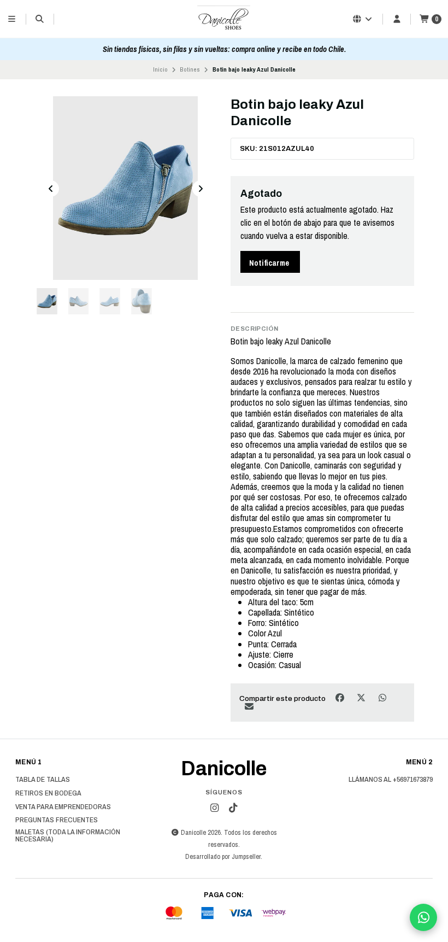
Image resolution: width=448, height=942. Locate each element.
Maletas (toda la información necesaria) (67, 835)
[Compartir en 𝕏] (362, 697)
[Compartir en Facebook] (340, 697)
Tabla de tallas (42, 779)
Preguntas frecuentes (56, 820)
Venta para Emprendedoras (63, 807)
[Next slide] (200, 188)
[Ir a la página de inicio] (224, 19)
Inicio (160, 69)
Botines (190, 69)
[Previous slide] (51, 188)
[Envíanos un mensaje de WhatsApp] (423, 917)
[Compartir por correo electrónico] (248, 707)
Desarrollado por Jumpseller (223, 856)
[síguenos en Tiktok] (233, 808)
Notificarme (269, 263)
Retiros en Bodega (48, 793)
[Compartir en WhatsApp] (382, 697)
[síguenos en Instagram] (215, 808)
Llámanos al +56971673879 (391, 779)
